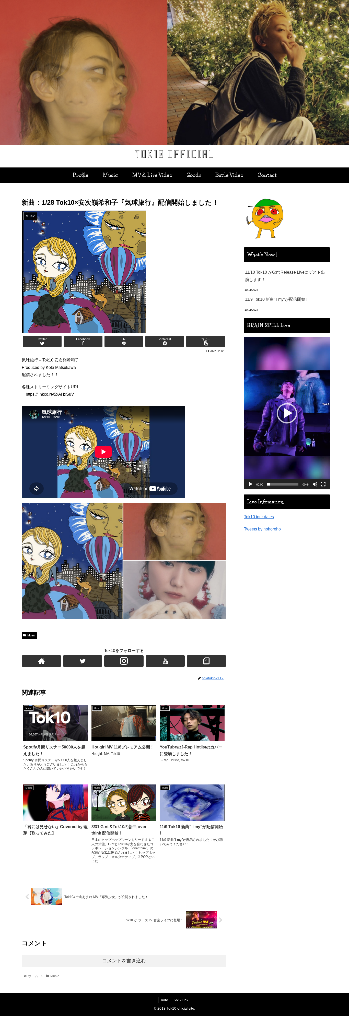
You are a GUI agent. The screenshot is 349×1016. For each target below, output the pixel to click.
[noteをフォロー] (206, 661)
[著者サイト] (41, 661)
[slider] (282, 484)
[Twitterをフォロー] (82, 661)
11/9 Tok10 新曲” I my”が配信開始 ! (276, 299)
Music (31, 635)
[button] (287, 413)
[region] (174, 72)
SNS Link (180, 1000)
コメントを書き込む (124, 960)
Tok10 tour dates (259, 517)
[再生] (250, 484)
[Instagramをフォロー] (124, 661)
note (164, 1000)
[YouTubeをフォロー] (165, 661)
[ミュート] (315, 484)
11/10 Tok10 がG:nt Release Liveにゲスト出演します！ (285, 276)
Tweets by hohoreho (262, 529)
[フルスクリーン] (323, 484)
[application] (287, 413)
